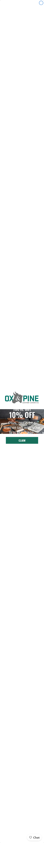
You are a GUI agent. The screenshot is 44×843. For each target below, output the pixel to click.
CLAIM (22, 440)
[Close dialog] (41, 3)
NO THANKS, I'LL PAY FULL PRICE (22, 448)
